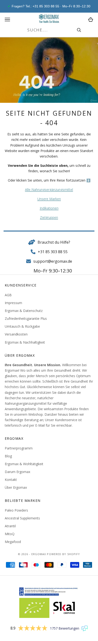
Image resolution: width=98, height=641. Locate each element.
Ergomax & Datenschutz (24, 310)
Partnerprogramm (19, 448)
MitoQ (10, 534)
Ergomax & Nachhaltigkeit (25, 342)
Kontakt (11, 479)
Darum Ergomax (17, 471)
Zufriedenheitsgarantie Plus (26, 318)
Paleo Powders (16, 510)
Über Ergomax (16, 487)
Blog (8, 456)
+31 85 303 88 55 (53, 251)
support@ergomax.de (52, 261)
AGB (8, 295)
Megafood (13, 541)
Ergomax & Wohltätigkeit (24, 464)
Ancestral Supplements (22, 518)
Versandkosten (16, 334)
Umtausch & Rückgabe (22, 326)
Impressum (13, 303)
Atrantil (10, 526)
